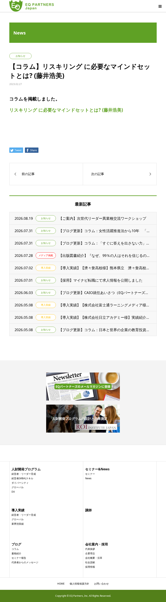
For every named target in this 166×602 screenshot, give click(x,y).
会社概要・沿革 (93, 558)
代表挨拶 (90, 549)
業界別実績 (18, 524)
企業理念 (90, 553)
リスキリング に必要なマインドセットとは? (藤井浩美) (66, 110)
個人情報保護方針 (79, 583)
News (88, 478)
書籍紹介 (16, 553)
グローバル (18, 487)
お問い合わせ (101, 583)
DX (13, 491)
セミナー (90, 474)
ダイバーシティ (20, 483)
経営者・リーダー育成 (24, 474)
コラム (15, 549)
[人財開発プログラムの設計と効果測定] (83, 431)
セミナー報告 (19, 558)
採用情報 (90, 567)
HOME (61, 583)
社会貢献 (90, 562)
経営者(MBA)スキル (22, 478)
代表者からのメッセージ (25, 562)
